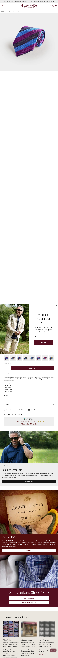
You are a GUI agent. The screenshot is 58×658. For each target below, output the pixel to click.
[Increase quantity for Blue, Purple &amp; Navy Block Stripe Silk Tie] (9, 368)
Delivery (6, 395)
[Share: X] (12, 414)
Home (2, 11)
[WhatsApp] (18, 414)
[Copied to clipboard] (21, 414)
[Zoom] (29, 42)
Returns (6, 400)
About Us (6, 404)
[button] (2, 6)
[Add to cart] (32, 368)
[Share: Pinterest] (15, 414)
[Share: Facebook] (9, 414)
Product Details (8, 374)
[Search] (50, 6)
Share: (5, 414)
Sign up (43, 342)
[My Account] (53, 6)
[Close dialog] (56, 305)
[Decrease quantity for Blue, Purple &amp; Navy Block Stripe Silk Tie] (5, 368)
